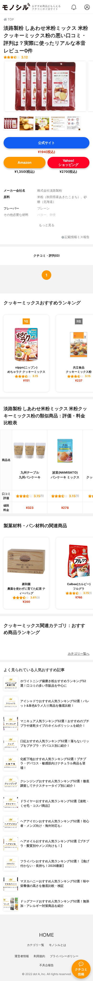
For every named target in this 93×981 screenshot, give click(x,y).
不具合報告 (46, 965)
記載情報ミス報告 (77, 237)
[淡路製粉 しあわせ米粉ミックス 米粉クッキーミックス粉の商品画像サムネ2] (26, 123)
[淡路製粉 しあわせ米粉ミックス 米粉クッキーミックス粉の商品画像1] (45, 86)
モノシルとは (57, 945)
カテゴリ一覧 (35, 945)
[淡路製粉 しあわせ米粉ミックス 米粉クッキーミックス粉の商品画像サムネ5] (74, 123)
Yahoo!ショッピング (68, 162)
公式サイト (46, 143)
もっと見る (46, 225)
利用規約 (39, 956)
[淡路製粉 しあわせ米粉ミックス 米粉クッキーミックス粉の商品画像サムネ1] (11, 123)
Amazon (24, 162)
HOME (46, 935)
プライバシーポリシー (64, 956)
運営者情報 (22, 956)
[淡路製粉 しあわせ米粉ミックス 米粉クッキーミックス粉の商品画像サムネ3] (42, 123)
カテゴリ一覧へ (78, 653)
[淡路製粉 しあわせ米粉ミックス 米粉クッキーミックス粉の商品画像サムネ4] (58, 123)
